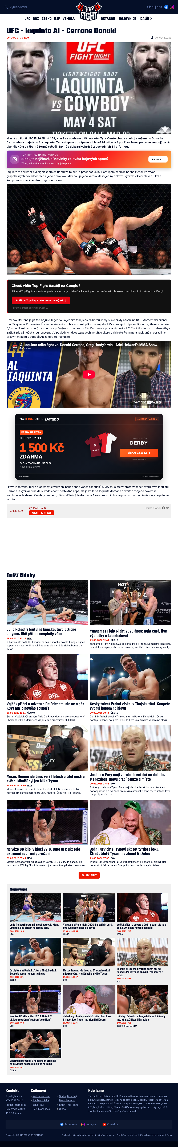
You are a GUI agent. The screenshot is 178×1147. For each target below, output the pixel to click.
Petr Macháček (41, 1109)
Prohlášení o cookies (127, 1135)
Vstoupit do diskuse (41, 513)
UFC (27, 18)
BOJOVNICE (127, 18)
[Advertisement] (89, 545)
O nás (62, 1109)
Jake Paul (38, 1104)
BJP (57, 18)
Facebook (70, 1124)
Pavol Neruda (67, 1100)
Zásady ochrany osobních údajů (156, 1135)
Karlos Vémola (41, 1096)
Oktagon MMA (130, 1026)
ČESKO (47, 18)
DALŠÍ (144, 18)
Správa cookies (106, 1135)
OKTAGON (108, 18)
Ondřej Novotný (68, 1096)
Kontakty (112, 1124)
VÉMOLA (69, 18)
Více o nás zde (129, 1111)
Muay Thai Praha (68, 1104)
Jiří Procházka (41, 1100)
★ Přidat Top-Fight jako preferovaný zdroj (40, 300)
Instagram (92, 1124)
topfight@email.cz (16, 1104)
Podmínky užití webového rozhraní (79, 1135)
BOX (36, 18)
